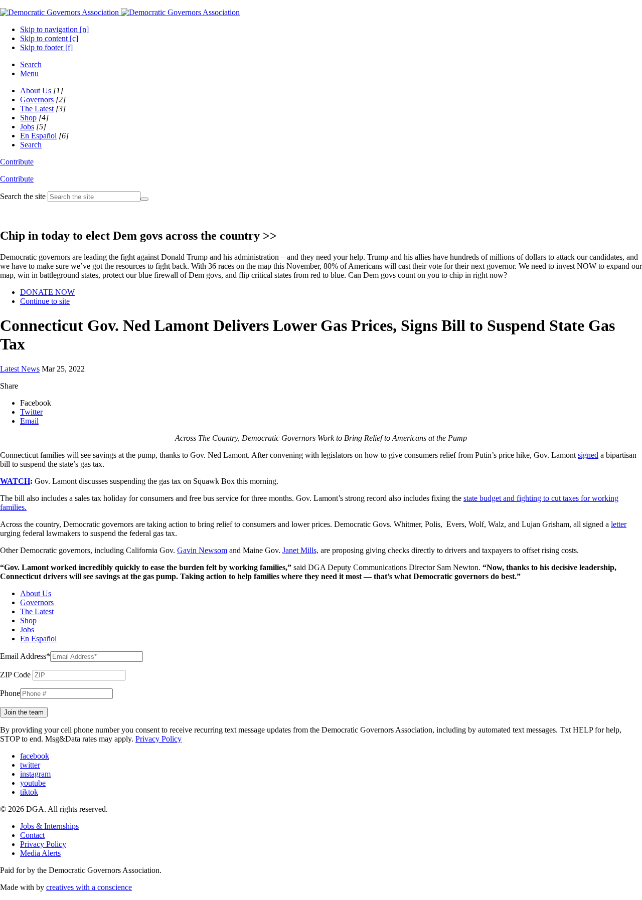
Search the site (23, 196)
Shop (28, 117)
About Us (35, 90)
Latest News (20, 369)
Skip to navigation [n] (54, 29)
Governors (37, 99)
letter (618, 524)
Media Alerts (40, 853)
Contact (32, 835)
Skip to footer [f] (46, 47)
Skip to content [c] (49, 38)
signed (588, 455)
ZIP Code (15, 674)
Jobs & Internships (49, 826)
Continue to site (45, 301)
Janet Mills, (300, 550)
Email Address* (25, 656)
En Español (38, 135)
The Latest (37, 108)
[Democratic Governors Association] (120, 12)
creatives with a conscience (89, 887)
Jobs (27, 126)
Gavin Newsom (202, 550)
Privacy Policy (158, 739)
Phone (10, 693)
